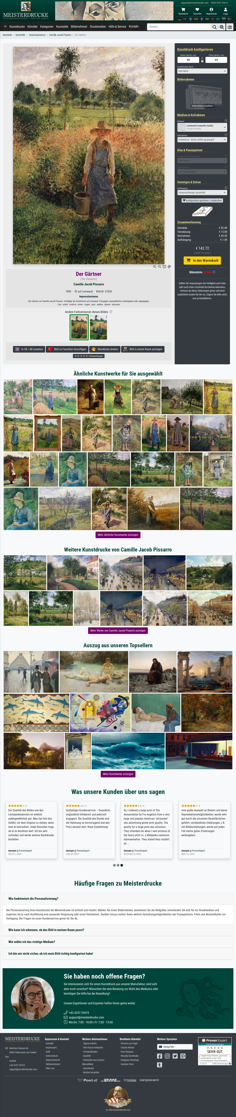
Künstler (32, 26)
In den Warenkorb (204, 260)
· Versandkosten (90, 1051)
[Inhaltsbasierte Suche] (221, 26)
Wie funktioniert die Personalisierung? (33, 899)
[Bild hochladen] (229, 26)
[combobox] (202, 71)
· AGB (47, 1051)
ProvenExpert (25, 850)
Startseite (7, 35)
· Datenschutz (51, 1055)
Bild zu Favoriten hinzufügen (69, 349)
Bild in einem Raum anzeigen (145, 349)
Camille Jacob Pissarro (60, 35)
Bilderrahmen (79, 26)
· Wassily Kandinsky (129, 1055)
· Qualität (86, 1055)
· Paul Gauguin (127, 1051)
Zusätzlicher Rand (185, 67)
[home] (5, 26)
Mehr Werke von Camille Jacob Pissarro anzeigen (118, 630)
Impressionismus (37, 35)
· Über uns (49, 1068)
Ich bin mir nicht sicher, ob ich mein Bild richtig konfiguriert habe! (50, 954)
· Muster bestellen (90, 1072)
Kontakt (133, 26)
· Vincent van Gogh (129, 1043)
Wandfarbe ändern (107, 349)
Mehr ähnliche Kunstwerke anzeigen (118, 534)
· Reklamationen (52, 1064)
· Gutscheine (88, 1068)
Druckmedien (98, 26)
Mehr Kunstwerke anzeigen (118, 774)
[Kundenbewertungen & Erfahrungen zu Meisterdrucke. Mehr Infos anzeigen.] (215, 1051)
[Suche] (214, 26)
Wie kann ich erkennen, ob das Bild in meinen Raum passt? (46, 930)
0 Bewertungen (95, 356)
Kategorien (46, 26)
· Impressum (51, 1047)
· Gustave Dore (127, 1064)
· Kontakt (49, 1043)
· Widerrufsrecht (52, 1060)
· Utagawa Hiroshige (129, 1060)
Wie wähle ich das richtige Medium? (31, 942)
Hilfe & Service (117, 26)
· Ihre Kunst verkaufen (92, 1047)
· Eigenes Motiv (89, 1043)
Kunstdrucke (17, 26)
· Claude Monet (127, 1047)
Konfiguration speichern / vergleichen (203, 200)
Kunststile (62, 26)
